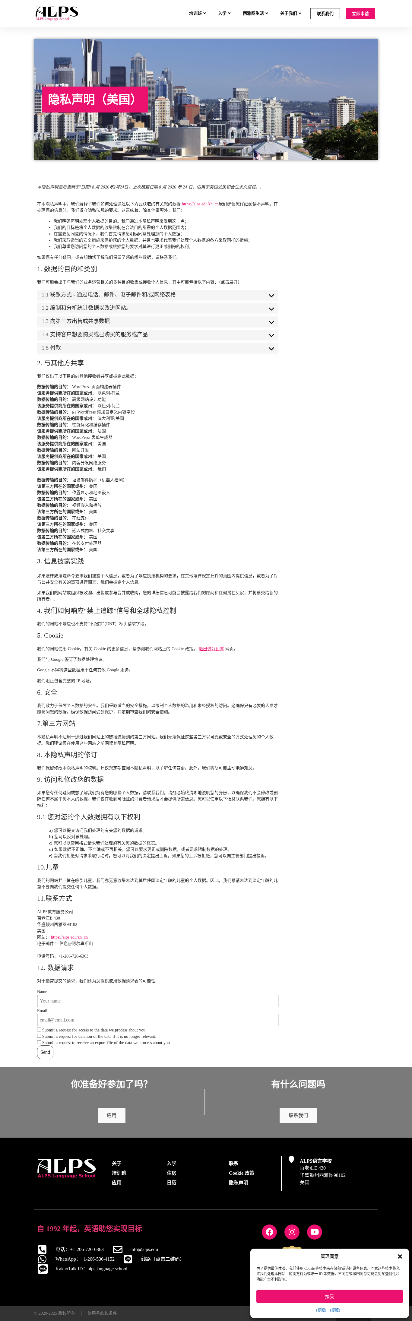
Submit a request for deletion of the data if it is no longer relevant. (98, 1036)
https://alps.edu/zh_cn (200, 204)
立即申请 (360, 13)
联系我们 (325, 13)
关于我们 (288, 13)
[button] (400, 1256)
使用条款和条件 (102, 1313)
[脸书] (269, 1232)
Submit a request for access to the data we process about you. (94, 1030)
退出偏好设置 (211, 649)
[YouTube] (314, 1232)
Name (42, 992)
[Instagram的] (291, 1232)
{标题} (321, 1310)
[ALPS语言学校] (291, 1159)
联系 (234, 1163)
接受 (329, 1296)
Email (42, 1011)
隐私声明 (238, 1182)
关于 (117, 1163)
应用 (111, 1115)
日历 (171, 1182)
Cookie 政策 (241, 1173)
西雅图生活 (253, 13)
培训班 (195, 13)
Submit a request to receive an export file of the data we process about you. (106, 1043)
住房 (171, 1173)
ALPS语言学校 (316, 1161)
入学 (222, 13)
